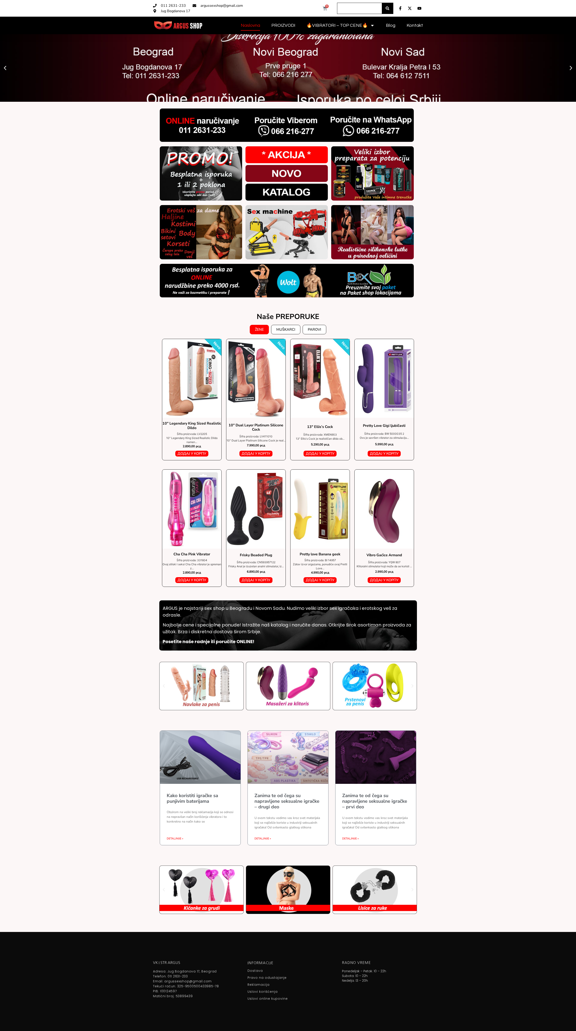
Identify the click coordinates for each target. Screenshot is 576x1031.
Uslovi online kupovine (268, 998)
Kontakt (415, 25)
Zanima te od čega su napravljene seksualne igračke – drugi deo (286, 801)
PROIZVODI (283, 25)
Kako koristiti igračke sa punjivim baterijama (192, 798)
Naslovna (250, 25)
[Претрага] (387, 8)
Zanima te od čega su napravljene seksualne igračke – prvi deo (374, 801)
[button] (5, 68)
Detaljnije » (175, 838)
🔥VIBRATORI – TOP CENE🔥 (337, 25)
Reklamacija (259, 984)
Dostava (255, 970)
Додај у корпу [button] (192, 453)
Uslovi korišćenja (263, 991)
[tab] (259, 329)
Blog (390, 25)
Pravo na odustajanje (267, 977)
